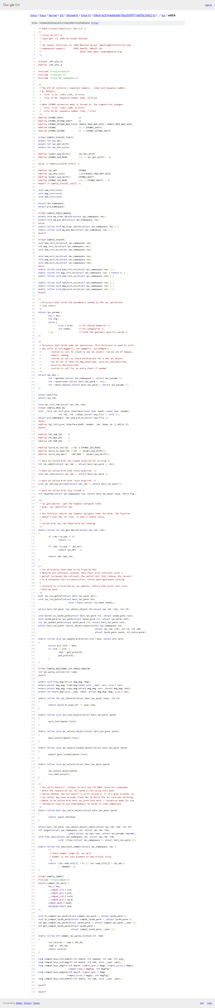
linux (33, 15)
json (209, 1003)
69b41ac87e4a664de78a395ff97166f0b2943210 (124, 15)
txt (202, 1003)
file (94, 23)
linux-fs (86, 15)
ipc (163, 15)
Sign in (208, 4)
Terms (36, 1003)
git (62, 15)
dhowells (72, 15)
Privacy (27, 1003)
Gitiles (19, 1003)
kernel (53, 15)
